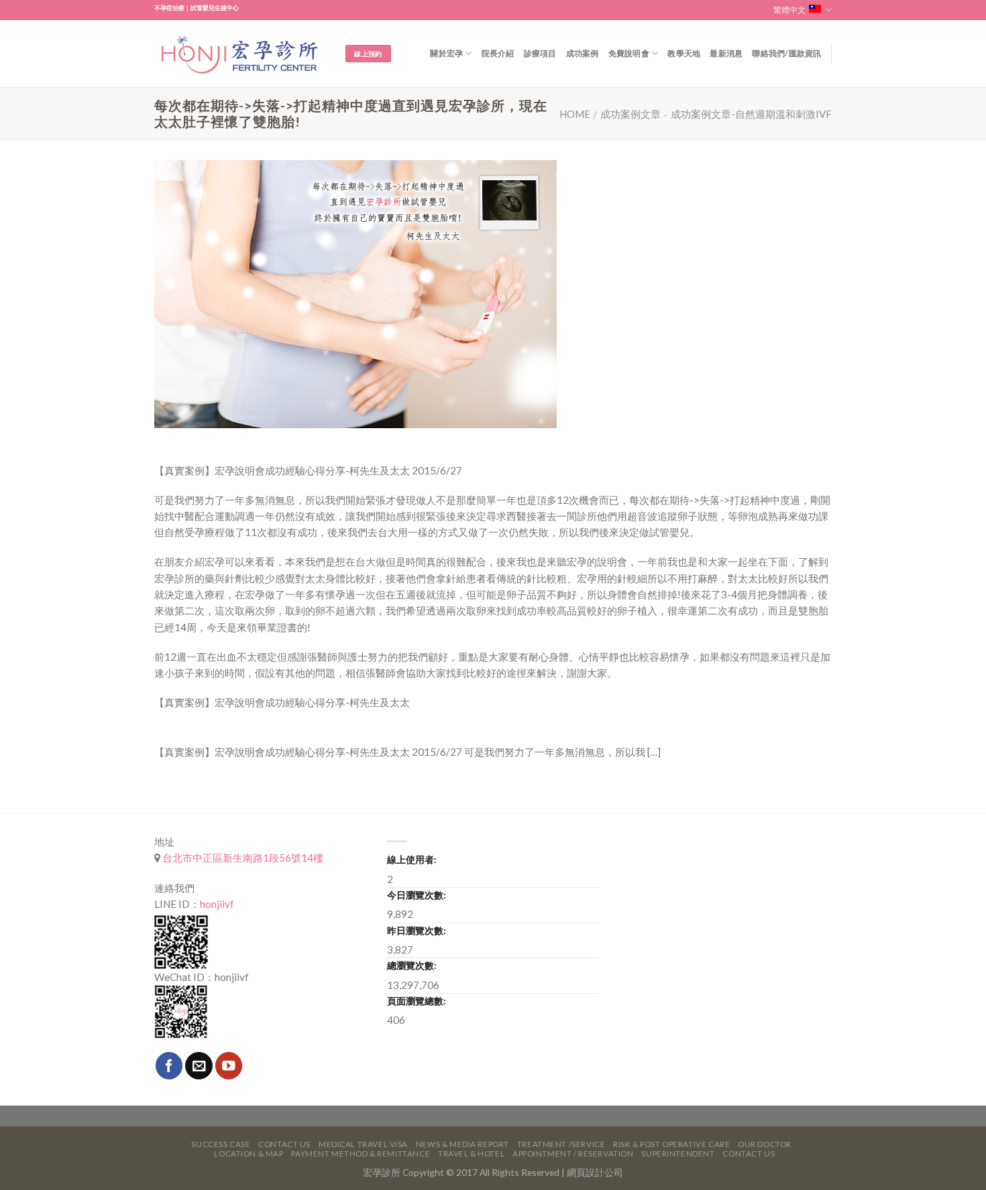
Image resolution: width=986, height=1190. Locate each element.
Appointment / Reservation (573, 1153)
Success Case (220, 1144)
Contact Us (284, 1144)
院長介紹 (498, 53)
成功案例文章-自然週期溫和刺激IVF (751, 114)
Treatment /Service (561, 1144)
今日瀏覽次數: (416, 895)
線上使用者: (412, 859)
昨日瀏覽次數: (416, 930)
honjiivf (217, 904)
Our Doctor (764, 1144)
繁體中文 (789, 10)
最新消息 (726, 53)
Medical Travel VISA (363, 1144)
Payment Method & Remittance (360, 1153)
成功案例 (582, 53)
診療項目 (540, 53)
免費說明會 (628, 53)
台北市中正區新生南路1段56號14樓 (241, 858)
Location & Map (248, 1153)
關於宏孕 (446, 53)
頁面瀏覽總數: (416, 1000)
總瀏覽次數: (412, 965)
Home (574, 114)
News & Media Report (462, 1144)
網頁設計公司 (595, 1172)
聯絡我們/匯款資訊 (786, 53)
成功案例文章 (630, 114)
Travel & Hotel (471, 1153)
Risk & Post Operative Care (671, 1144)
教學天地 (683, 53)
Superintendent (677, 1153)
